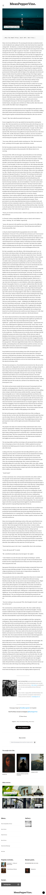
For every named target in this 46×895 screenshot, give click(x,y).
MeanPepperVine (22, 4)
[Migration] (27, 870)
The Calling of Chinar (12, 869)
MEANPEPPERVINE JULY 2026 (31, 863)
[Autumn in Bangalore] (28, 824)
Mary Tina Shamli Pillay (22, 721)
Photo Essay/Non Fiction (6, 823)
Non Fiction (3, 840)
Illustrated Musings (5, 845)
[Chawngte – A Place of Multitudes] (3, 864)
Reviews (3, 851)
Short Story (24, 716)
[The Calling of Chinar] (3, 870)
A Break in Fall (34, 772)
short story (31, 721)
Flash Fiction (4, 834)
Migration (4, 774)
